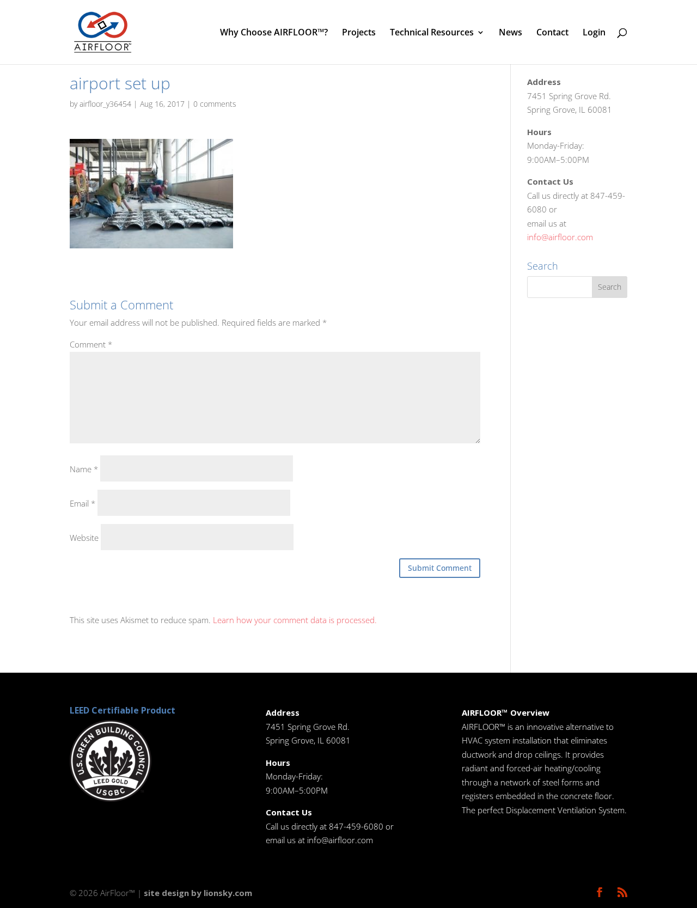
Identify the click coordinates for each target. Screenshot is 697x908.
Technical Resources (432, 33)
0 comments (214, 104)
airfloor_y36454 (105, 104)
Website (84, 537)
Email (82, 503)
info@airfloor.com (560, 236)
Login (594, 33)
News (510, 33)
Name (84, 469)
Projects (359, 33)
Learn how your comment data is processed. (295, 619)
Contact (552, 33)
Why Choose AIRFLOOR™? (274, 33)
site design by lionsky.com (198, 892)
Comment (91, 344)
